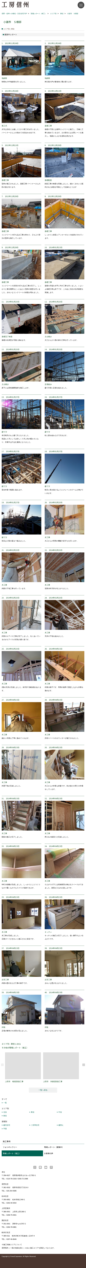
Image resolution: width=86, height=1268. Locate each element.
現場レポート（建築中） (54, 1147)
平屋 (5, 1129)
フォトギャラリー (10, 1147)
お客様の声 (48, 1153)
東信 (32, 1112)
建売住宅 (6, 1125)
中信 (60, 1112)
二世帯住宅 (35, 1125)
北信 (5, 1112)
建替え (60, 1125)
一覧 (5, 1103)
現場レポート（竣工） (12, 1153)
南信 (5, 1116)
